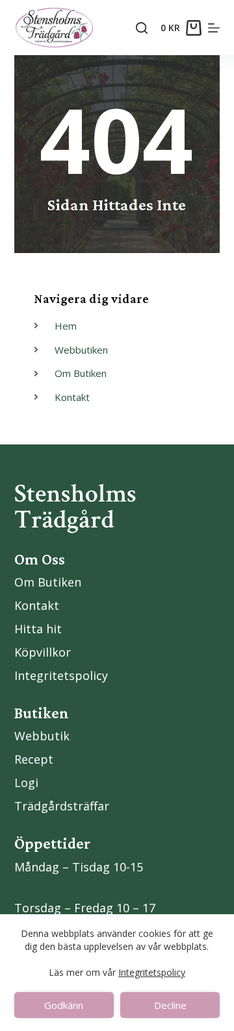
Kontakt (36, 605)
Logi (26, 782)
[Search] (142, 28)
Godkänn (63, 1005)
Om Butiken (47, 582)
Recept (33, 759)
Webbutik (42, 736)
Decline (170, 1005)
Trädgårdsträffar (61, 806)
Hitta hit (38, 629)
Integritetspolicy (151, 972)
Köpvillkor (42, 652)
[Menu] (214, 28)
